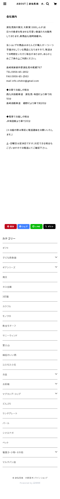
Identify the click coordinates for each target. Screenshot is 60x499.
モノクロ (7, 316)
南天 (5, 277)
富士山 (6, 345)
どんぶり (7, 403)
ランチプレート (10, 413)
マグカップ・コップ (12, 394)
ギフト (6, 248)
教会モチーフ (9, 325)
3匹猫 (6, 296)
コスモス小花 (9, 364)
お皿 (5, 374)
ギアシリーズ (9, 267)
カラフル (7, 306)
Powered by (26, 483)
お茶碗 (6, 384)
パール (6, 423)
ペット (6, 442)
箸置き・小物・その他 (13, 452)
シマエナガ (8, 432)
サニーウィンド (10, 335)
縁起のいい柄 (9, 355)
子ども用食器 (9, 257)
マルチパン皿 (9, 462)
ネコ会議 (7, 286)
